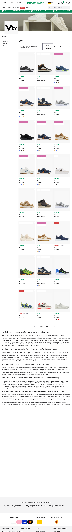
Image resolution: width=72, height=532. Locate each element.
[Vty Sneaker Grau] (61, 101)
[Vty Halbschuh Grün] (26, 270)
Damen (5, 41)
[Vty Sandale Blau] (26, 304)
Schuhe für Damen (9, 381)
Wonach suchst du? (57, 7)
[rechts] (54, 326)
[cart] (69, 3)
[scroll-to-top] (68, 528)
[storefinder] (56, 3)
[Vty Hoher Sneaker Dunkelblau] (44, 271)
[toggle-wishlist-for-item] (34, 53)
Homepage (4, 36)
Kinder (5, 46)
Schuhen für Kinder (20, 398)
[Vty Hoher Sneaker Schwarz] (44, 67)
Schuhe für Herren (9, 367)
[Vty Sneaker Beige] (23, 116)
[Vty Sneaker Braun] (58, 82)
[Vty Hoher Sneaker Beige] (39, 285)
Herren (5, 43)
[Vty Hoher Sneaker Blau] (44, 101)
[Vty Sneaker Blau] (61, 68)
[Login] (59, 3)
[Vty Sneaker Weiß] (21, 116)
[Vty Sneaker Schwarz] (26, 67)
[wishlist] (66, 3)
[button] (28, 47)
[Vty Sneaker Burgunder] (58, 319)
